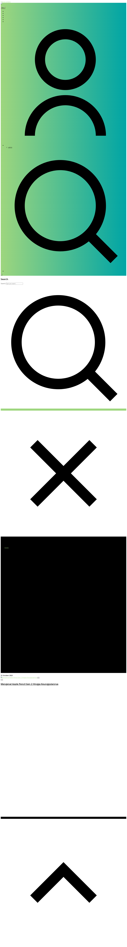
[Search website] (65, 271)
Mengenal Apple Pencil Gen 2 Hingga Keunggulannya (29, 683)
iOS (5, 13)
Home (6, 548)
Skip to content (6, 2)
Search (3, 284)
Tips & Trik (7, 22)
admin (10, 147)
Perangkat (7, 19)
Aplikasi (6, 17)
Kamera (7, 15)
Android (7, 11)
